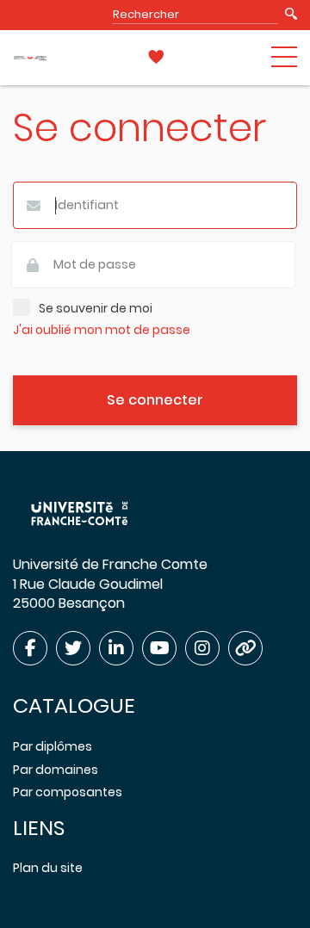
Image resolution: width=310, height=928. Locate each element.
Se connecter (155, 400)
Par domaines (55, 769)
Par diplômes (52, 746)
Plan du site (48, 867)
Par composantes (67, 792)
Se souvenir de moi (95, 308)
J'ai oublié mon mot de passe (101, 329)
